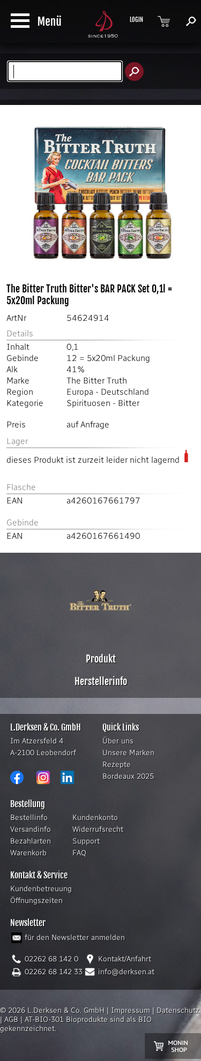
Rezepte (116, 764)
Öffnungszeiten (36, 900)
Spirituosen (88, 403)
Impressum (130, 1010)
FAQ (79, 852)
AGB (11, 1019)
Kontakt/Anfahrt (124, 959)
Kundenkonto (95, 817)
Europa (79, 392)
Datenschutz (178, 1010)
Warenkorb (28, 852)
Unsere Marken (128, 752)
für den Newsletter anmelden (75, 937)
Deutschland (125, 392)
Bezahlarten (30, 841)
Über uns (117, 741)
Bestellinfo (29, 817)
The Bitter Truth (96, 380)
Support (86, 841)
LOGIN (136, 20)
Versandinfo (30, 829)
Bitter (128, 403)
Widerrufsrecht (97, 829)
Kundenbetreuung (41, 888)
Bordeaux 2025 (128, 776)
